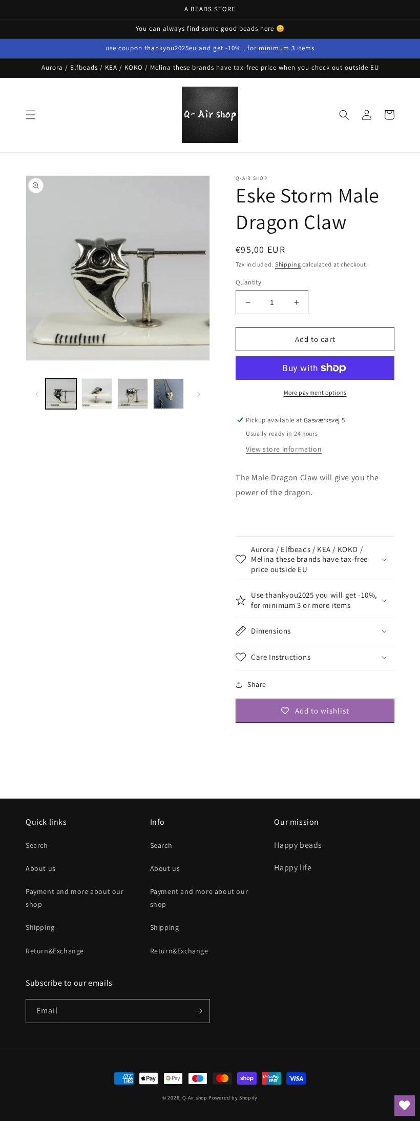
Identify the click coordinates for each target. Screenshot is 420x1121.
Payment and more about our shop (75, 898)
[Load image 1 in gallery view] (61, 393)
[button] (30, 115)
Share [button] (256, 684)
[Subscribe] (198, 1011)
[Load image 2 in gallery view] (96, 393)
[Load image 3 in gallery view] (132, 393)
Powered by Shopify (233, 1097)
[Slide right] (198, 393)
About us (41, 868)
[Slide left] (37, 393)
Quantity (248, 282)
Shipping (288, 264)
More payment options (315, 392)
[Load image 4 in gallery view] (168, 393)
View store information (284, 449)
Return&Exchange (55, 950)
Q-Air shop (194, 1097)
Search (37, 845)
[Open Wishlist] (404, 1105)
